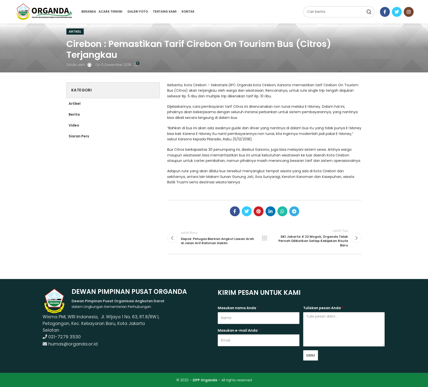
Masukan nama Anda (238, 307)
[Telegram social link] (294, 211)
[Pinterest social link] (259, 211)
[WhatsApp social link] (282, 211)
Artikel (75, 31)
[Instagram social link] (409, 12)
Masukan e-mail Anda (239, 330)
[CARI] (369, 12)
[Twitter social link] (397, 12)
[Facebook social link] (385, 12)
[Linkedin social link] (270, 211)
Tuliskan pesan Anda (323, 307)
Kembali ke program (264, 238)
